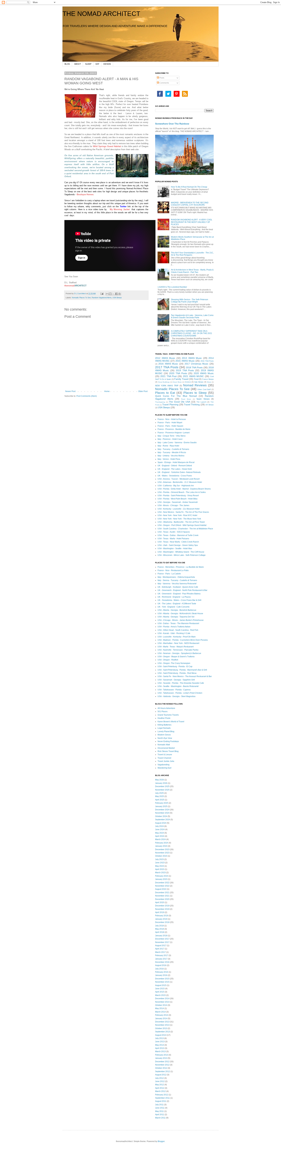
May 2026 (159, 780)
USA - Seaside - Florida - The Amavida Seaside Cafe (181, 683)
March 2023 (160, 872)
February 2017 (161, 955)
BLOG (67, 64)
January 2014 (161, 1018)
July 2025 (159, 793)
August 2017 (160, 945)
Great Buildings (164, 382)
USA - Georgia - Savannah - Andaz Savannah (178, 502)
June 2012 (160, 1081)
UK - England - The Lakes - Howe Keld (175, 469)
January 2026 (161, 783)
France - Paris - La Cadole (169, 574)
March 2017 (160, 952)
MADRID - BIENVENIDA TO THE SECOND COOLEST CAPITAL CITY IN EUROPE (189, 204)
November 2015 (162, 982)
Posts (161, 78)
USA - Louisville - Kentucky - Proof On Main (177, 637)
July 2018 (159, 926)
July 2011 (159, 1104)
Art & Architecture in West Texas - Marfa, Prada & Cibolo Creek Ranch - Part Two (192, 271)
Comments (164, 83)
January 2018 (161, 935)
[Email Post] (102, 293)
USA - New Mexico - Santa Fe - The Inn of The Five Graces (183, 512)
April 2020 (159, 902)
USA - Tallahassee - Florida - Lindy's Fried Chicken (180, 693)
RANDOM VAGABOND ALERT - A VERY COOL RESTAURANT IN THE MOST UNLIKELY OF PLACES (191, 222)
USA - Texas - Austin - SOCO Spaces (174, 532)
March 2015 (160, 995)
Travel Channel (164, 758)
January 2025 (161, 806)
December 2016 (162, 962)
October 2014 (161, 1005)
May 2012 (159, 1085)
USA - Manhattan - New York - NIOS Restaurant (178, 643)
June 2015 (160, 988)
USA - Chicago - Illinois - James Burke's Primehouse (181, 620)
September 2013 (162, 1032)
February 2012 (161, 1095)
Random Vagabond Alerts (102, 298)
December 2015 (162, 979)
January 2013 (161, 1058)
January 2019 (161, 919)
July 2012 (159, 1078)
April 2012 (159, 1088)
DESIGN (107, 64)
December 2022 (162, 882)
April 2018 (159, 932)
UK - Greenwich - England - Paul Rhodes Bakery (179, 594)
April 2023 (159, 869)
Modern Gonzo (164, 735)
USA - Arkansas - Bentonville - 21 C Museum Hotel (180, 482)
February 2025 (161, 803)
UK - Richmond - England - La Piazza (174, 597)
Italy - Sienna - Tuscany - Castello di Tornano (177, 580)
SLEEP (88, 64)
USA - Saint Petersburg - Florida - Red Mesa (177, 673)
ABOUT (77, 64)
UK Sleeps (209, 405)
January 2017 (161, 959)
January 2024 (161, 846)
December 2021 (162, 892)
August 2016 (160, 965)
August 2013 (160, 1035)
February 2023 (161, 876)
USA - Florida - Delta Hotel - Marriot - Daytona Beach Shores (184, 489)
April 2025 (159, 800)
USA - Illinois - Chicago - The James (173, 505)
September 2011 (162, 1098)
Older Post (142, 391)
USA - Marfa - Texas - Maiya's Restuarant (176, 647)
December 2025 (162, 786)
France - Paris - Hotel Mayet (170, 422)
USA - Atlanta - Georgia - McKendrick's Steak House (180, 613)
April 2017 (159, 949)
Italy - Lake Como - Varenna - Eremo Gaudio (177, 442)
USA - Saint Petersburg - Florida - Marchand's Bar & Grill (182, 670)
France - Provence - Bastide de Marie (174, 429)
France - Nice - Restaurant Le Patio (173, 570)
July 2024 (159, 826)
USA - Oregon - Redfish (168, 660)
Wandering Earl (164, 768)
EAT (97, 64)
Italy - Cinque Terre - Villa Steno (172, 436)
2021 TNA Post (168, 376)
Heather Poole (164, 718)
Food (196, 379)
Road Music (186, 399)
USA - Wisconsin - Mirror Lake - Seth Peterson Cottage (182, 555)
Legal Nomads (164, 728)
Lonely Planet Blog (166, 731)
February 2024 (161, 843)
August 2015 (160, 985)
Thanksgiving (160, 402)
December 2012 (162, 1061)
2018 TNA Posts (194, 367)
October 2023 (161, 856)
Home (107, 391)
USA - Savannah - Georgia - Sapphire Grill (176, 680)
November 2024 (162, 813)
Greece (188, 382)
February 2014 (161, 1015)
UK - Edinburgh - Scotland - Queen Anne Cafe (178, 587)
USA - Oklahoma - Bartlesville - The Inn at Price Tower (181, 522)
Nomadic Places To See (81, 298)
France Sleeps (208, 379)
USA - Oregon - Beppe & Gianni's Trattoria (176, 656)
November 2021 (162, 896)
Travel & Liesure (165, 754)
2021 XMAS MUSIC (193, 376)
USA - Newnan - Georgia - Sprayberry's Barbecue (179, 653)
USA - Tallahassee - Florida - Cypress (174, 690)
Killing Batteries (164, 725)
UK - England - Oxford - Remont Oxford (175, 465)
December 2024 (162, 810)
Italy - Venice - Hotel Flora (169, 459)
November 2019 (162, 909)
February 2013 (161, 1055)
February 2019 (161, 915)
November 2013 (162, 1025)
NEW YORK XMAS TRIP (166, 386)
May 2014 (159, 1008)
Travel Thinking (192, 404)
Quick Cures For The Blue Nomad (176, 396)
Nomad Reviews (195, 385)
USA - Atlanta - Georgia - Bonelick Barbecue (177, 610)
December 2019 (162, 906)
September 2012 (162, 1071)
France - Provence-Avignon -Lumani (174, 432)
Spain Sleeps (203, 399)
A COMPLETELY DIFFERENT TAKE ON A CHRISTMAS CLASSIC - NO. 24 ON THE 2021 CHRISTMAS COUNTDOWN (191, 333)
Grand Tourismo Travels (168, 715)
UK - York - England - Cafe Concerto (173, 607)
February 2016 (161, 972)
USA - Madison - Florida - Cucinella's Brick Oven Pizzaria (183, 640)
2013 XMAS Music (192, 358)
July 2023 (159, 859)
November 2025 (162, 790)
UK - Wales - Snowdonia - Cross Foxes (175, 476)
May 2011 (159, 1111)
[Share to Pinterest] (119, 293)
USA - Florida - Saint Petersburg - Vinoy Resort (178, 495)
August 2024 (160, 823)
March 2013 (160, 1051)
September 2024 (162, 819)
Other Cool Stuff (204, 389)
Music (209, 382)
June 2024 (160, 829)
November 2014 (162, 1002)
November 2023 (162, 853)
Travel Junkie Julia (166, 761)
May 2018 (159, 929)
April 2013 (159, 1048)
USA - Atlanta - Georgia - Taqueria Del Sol (176, 617)
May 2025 (159, 796)
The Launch (201, 402)
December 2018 (162, 922)
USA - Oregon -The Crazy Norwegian (174, 663)
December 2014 (162, 998)
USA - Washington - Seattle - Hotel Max (175, 548)
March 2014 (160, 1012)
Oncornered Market (166, 748)
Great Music (177, 382)
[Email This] (107, 293)
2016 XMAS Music (168, 363)
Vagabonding (163, 765)
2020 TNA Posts (178, 373)
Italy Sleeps (199, 382)
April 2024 (159, 836)
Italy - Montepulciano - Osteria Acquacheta (176, 577)
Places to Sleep (195, 392)
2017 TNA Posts (166, 367)
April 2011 (159, 1114)
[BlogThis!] (110, 293)
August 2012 (160, 1075)
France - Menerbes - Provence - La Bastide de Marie (181, 567)
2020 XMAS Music (204, 373)
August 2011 (160, 1101)
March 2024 (160, 839)
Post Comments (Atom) (86, 396)
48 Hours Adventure (166, 708)
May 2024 (159, 833)
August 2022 (160, 889)
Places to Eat (165, 392)
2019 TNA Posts (185, 370)
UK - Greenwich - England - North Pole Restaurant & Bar (182, 590)
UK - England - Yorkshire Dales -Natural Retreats (179, 472)
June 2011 (159, 1108)
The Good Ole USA (179, 401)
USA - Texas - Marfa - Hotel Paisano (173, 538)
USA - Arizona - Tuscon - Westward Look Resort (179, 479)
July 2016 (159, 969)
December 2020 (162, 899)
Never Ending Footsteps (168, 741)
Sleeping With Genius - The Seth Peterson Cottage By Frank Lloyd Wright (189, 300)
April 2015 (159, 992)
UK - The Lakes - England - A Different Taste (177, 603)
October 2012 (161, 1068)
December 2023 (162, 849)
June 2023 (160, 863)
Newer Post (70, 391)
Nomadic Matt (164, 745)
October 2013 (161, 1028)
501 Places (162, 711)
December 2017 (162, 939)
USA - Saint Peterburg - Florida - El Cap (175, 666)
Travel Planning (170, 404)
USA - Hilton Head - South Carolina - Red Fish (178, 630)
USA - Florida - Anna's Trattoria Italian (174, 627)
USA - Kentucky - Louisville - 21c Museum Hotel (179, 509)
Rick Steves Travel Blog (168, 751)
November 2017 (162, 942)
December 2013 (162, 1022)
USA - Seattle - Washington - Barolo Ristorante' (178, 686)
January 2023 (161, 879)
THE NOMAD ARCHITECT (101, 13)
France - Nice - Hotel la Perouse (172, 419)
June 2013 (160, 1041)
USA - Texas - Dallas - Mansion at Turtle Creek (178, 535)
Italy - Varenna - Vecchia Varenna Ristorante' (177, 583)
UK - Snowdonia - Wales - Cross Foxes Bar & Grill (179, 600)
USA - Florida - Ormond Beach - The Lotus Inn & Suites (182, 492)
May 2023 (159, 866)
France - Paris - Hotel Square (170, 426)
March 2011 (160, 1118)
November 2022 (162, 886)
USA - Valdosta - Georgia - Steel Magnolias (176, 696)
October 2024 (161, 816)
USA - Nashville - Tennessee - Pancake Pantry (178, 650)
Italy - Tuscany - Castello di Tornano (173, 449)
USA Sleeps (117, 298)
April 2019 (159, 912)
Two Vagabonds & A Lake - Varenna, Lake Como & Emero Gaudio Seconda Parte (192, 316)
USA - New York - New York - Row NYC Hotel (177, 515)
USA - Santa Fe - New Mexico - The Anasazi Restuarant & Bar (185, 676)
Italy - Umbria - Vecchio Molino (171, 456)
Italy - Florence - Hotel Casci (170, 439)
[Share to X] (113, 293)
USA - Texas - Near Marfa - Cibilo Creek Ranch (178, 542)
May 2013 (159, 1045)
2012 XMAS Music (165, 358)
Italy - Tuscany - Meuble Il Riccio (172, 452)
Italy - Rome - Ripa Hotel (168, 446)
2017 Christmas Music (196, 363)
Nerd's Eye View (165, 738)
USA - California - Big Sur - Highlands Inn (176, 485)
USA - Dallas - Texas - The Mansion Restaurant (178, 623)
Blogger (161, 1141)
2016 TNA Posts (207, 361)
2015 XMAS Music (185, 360)
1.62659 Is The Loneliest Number (172, 287)
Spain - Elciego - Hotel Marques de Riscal (176, 462)
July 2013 (159, 1038)
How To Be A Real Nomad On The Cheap (189, 187)
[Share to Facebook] (116, 293)
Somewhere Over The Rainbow (172, 123)
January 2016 (161, 975)
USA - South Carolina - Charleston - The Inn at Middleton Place (185, 529)
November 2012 (162, 1065)
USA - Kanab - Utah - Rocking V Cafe (174, 633)
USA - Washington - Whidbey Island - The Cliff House (181, 552)
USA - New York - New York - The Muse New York (179, 519)
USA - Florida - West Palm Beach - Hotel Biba (177, 499)
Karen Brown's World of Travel (171, 721)
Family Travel (181, 379)
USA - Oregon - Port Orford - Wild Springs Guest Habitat (182, 525)
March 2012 (160, 1091)
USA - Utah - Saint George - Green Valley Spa (178, 545)
